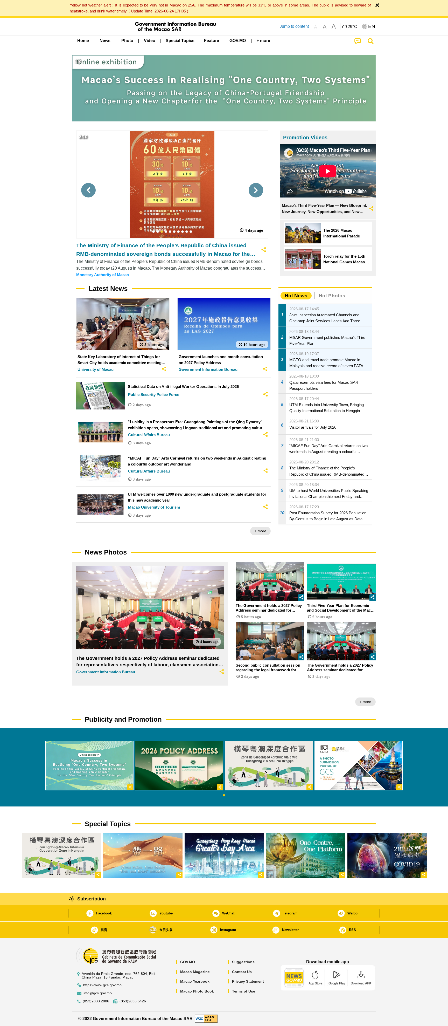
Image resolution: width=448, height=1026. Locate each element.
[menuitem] (105, 41)
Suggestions (243, 962)
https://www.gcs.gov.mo (102, 985)
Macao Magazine (195, 972)
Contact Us (242, 972)
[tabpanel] (89, 765)
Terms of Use (243, 991)
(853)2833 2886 (96, 1001)
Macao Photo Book (197, 991)
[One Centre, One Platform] (305, 855)
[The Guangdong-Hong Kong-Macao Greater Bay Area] (224, 855)
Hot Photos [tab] (332, 295)
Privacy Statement (248, 981)
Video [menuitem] (149, 40)
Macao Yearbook (194, 981)
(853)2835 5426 (133, 1001)
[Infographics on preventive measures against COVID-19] (387, 855)
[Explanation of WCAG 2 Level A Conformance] (206, 1018)
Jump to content (294, 26)
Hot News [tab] (296, 295)
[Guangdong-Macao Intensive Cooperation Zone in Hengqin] (61, 855)
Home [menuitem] (83, 40)
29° (353, 27)
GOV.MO (187, 962)
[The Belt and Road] (143, 855)
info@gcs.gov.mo (97, 993)
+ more (260, 531)
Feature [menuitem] (211, 40)
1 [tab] (224, 795)
